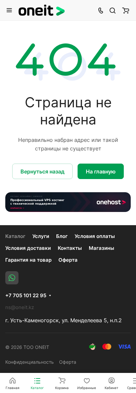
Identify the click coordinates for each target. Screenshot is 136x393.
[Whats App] (11, 277)
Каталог (15, 236)
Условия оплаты (95, 236)
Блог (62, 236)
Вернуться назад (42, 171)
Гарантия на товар (28, 260)
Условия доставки (28, 248)
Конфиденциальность (29, 362)
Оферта (68, 260)
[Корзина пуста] (125, 10)
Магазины (101, 248)
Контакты (70, 248)
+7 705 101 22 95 (25, 296)
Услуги (40, 236)
